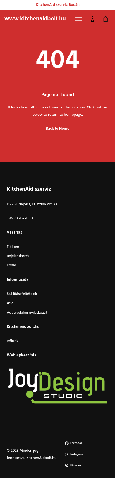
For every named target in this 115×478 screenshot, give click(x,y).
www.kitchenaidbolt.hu (35, 19)
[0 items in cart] (105, 19)
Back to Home (57, 129)
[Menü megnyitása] (78, 19)
